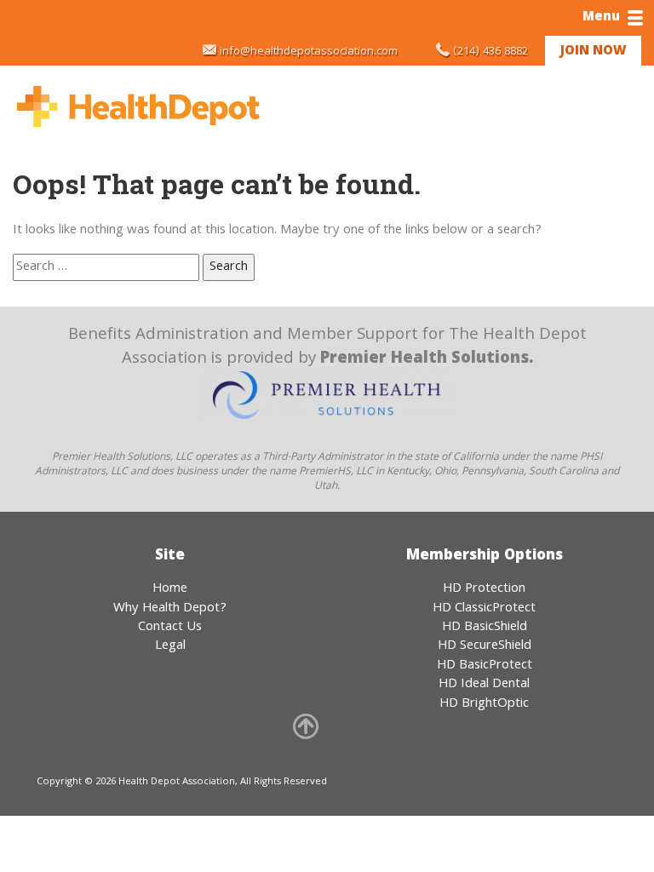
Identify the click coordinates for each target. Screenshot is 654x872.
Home (169, 589)
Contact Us (170, 628)
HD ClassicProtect (484, 609)
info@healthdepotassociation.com (309, 52)
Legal (170, 646)
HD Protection (484, 589)
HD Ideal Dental (484, 685)
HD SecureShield (484, 646)
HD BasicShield (484, 628)
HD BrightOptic (484, 704)
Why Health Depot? (170, 609)
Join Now (593, 52)
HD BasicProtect (484, 666)
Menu (601, 18)
